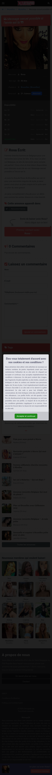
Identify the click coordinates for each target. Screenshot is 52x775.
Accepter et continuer (26, 416)
